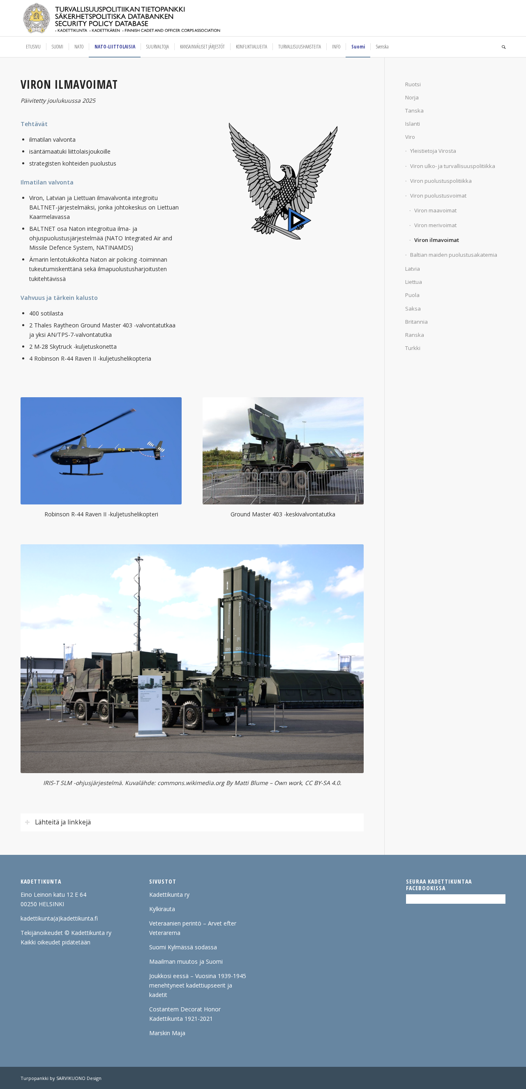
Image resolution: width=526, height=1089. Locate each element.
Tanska (414, 110)
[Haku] (500, 47)
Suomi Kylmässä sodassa (183, 947)
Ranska (414, 334)
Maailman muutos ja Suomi (186, 961)
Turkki (412, 348)
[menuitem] (33, 47)
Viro (410, 136)
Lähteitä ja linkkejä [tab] (63, 822)
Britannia (416, 321)
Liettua (413, 281)
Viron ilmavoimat (436, 240)
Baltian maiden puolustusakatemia (453, 254)
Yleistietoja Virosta (433, 150)
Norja (412, 97)
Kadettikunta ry (169, 894)
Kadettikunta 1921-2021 (181, 1018)
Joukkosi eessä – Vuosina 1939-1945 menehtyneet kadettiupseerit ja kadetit (197, 985)
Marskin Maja (167, 1033)
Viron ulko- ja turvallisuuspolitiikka (452, 166)
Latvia (412, 268)
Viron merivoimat (435, 225)
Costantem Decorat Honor (185, 1009)
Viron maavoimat (435, 210)
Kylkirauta (162, 909)
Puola (412, 295)
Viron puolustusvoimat (438, 195)
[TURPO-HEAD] (139, 18)
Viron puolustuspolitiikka (441, 180)
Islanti (412, 123)
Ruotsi (413, 84)
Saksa (413, 308)
